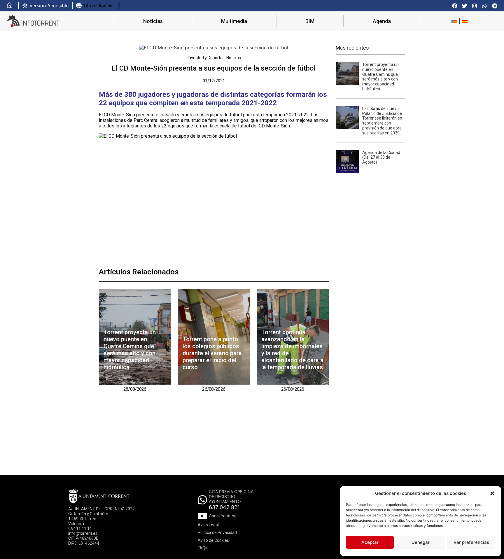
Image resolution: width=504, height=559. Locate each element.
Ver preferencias (471, 542)
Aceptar (370, 542)
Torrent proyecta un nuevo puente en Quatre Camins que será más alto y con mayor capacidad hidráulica (130, 350)
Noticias (153, 21)
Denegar (421, 542)
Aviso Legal (208, 525)
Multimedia (234, 21)
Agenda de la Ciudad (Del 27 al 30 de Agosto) (381, 157)
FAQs (202, 548)
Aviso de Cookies (213, 540)
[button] (492, 493)
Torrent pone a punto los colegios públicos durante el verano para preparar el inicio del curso (212, 353)
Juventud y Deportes (205, 57)
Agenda (382, 21)
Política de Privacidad (217, 532)
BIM (309, 21)
